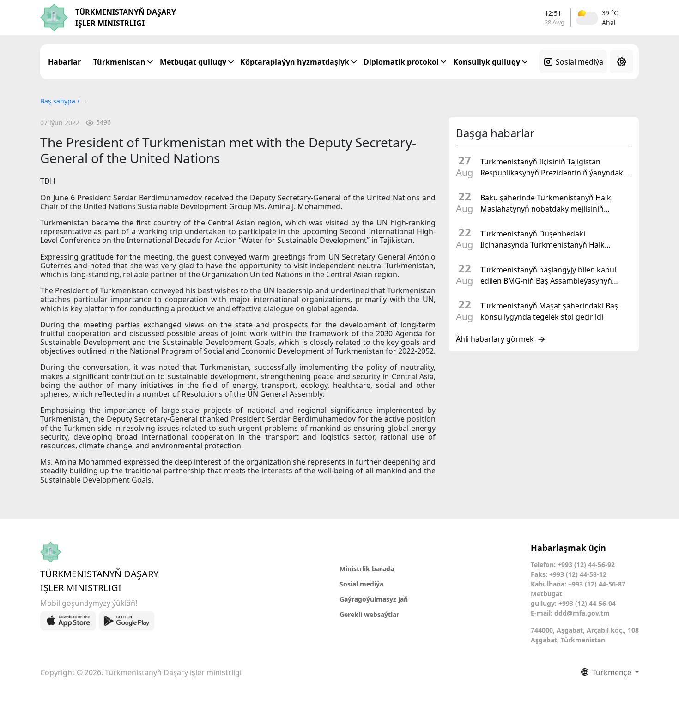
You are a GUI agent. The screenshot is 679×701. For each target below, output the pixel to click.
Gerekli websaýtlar (369, 614)
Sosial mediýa (579, 62)
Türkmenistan (119, 62)
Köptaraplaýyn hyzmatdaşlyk (294, 62)
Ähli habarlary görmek (495, 339)
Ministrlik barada (367, 568)
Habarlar (64, 62)
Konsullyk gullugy (486, 62)
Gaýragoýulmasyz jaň (374, 599)
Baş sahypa (58, 101)
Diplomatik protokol (401, 62)
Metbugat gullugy (193, 62)
